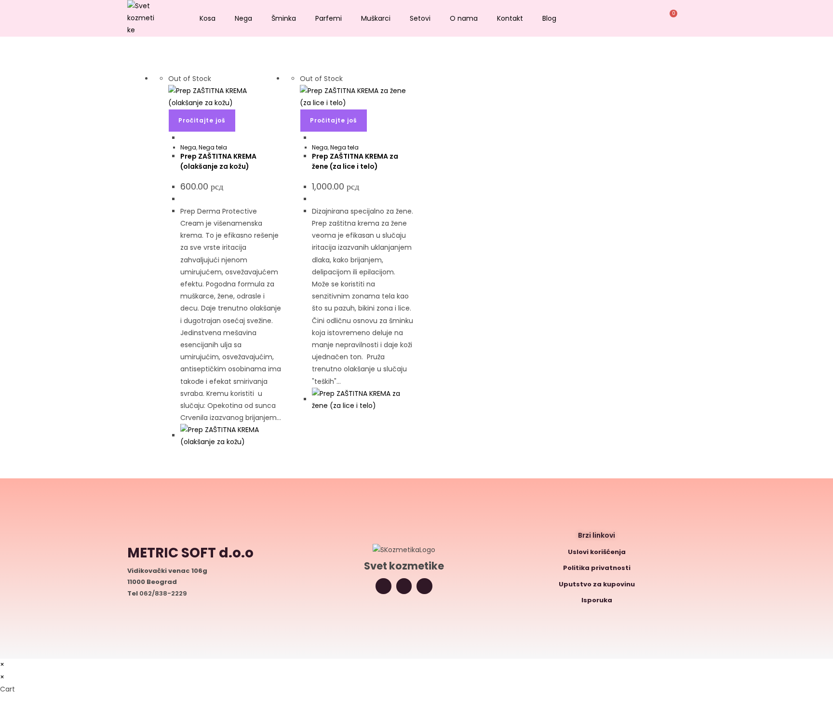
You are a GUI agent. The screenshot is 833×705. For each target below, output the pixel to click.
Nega (243, 18)
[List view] (164, 66)
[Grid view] (158, 66)
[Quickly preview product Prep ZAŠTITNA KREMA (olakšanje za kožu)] (183, 138)
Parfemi (328, 18)
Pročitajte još (202, 120)
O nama (464, 18)
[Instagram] (383, 586)
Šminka (283, 18)
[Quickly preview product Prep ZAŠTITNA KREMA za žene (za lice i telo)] (314, 138)
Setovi (420, 18)
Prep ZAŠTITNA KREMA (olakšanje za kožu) (218, 161)
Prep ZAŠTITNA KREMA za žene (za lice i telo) (355, 161)
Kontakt (510, 18)
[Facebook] (424, 586)
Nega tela (213, 147)
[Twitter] (404, 586)
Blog (549, 18)
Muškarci (375, 18)
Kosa (207, 18)
